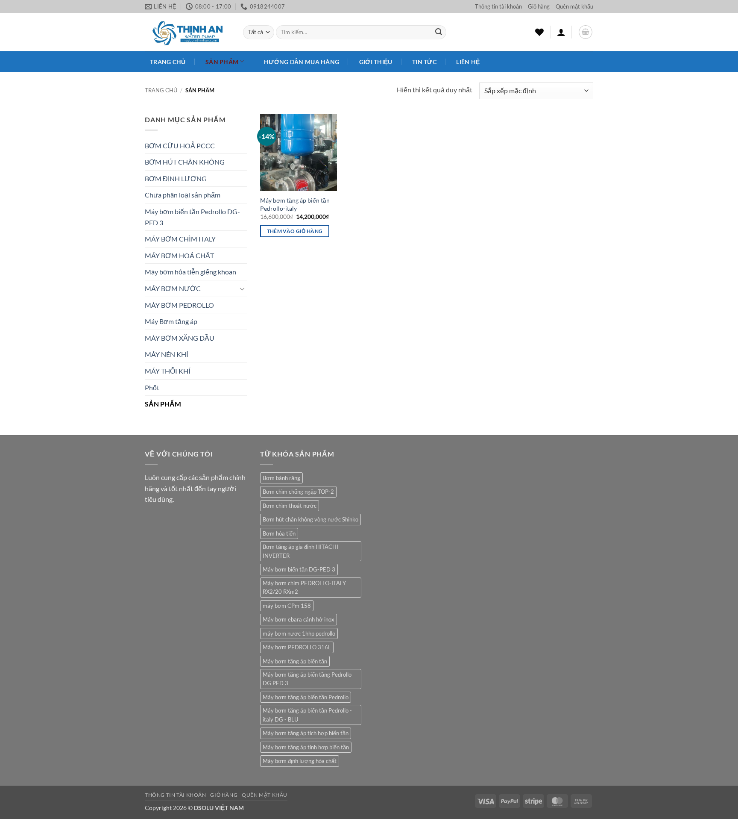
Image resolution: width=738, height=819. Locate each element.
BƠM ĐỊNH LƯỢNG (176, 178)
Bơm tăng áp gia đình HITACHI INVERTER (300, 551)
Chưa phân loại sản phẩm (182, 195)
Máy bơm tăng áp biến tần (295, 661)
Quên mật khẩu (574, 6)
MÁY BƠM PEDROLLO (179, 305)
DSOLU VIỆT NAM (219, 807)
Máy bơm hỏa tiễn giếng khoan (190, 272)
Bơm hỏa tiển (279, 533)
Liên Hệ (468, 61)
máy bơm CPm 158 (287, 605)
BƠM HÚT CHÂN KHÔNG (185, 162)
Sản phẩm (221, 61)
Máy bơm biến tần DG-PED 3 (299, 569)
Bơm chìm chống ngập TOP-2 (298, 491)
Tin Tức (424, 61)
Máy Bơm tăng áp (171, 321)
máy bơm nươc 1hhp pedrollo (299, 633)
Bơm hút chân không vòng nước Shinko (310, 519)
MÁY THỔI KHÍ (167, 371)
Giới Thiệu (375, 61)
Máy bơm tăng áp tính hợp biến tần (306, 747)
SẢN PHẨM (163, 404)
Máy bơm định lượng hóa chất (300, 760)
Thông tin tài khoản (498, 6)
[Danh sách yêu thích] (539, 32)
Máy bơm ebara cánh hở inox (298, 619)
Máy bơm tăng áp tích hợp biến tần (305, 733)
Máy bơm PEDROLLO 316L (297, 647)
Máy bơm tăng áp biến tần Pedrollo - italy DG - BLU (307, 714)
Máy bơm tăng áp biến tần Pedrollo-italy (295, 204)
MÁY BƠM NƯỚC (173, 288)
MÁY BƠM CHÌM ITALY (180, 239)
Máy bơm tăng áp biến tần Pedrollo (305, 697)
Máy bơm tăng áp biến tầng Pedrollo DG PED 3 (307, 678)
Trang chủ (168, 61)
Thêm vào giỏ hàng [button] (295, 231)
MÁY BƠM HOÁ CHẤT (179, 255)
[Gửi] (438, 32)
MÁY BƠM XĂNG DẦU (179, 338)
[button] (561, 32)
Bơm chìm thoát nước (289, 505)
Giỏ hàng (539, 6)
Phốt (152, 387)
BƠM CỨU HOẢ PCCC (180, 145)
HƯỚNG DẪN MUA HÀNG (301, 61)
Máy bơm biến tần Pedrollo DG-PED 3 (192, 217)
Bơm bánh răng (281, 477)
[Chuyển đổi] (242, 288)
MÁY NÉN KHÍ (166, 354)
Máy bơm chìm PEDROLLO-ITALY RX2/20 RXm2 (304, 587)
